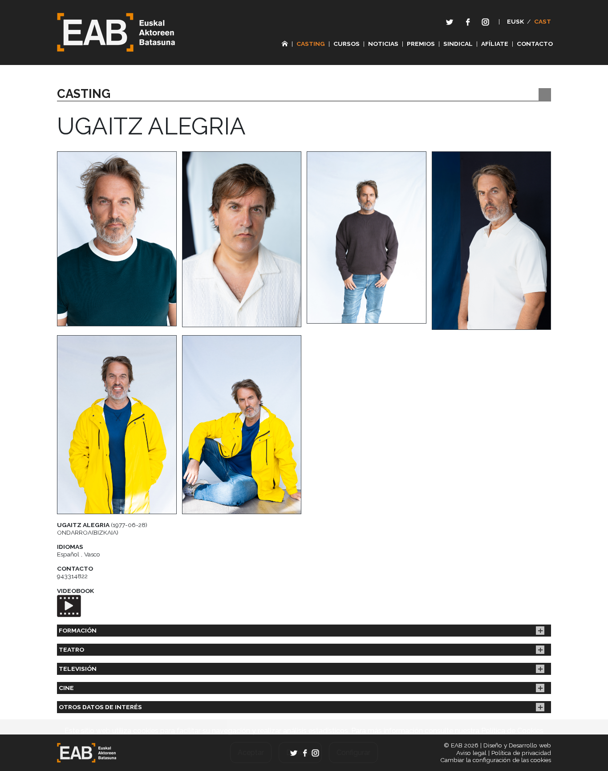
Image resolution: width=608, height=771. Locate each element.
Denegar (300, 752)
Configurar (353, 752)
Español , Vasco (78, 554)
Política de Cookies (512, 730)
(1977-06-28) (102, 524)
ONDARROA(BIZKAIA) (87, 532)
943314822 (72, 576)
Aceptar (251, 752)
